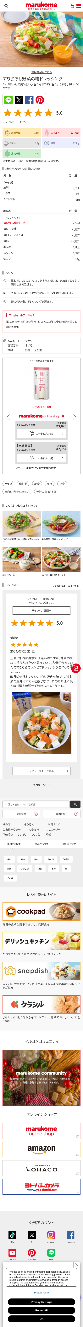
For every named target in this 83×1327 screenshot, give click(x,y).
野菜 (27, 350)
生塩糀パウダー (12, 829)
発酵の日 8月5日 (46, 491)
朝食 (37, 484)
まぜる (29, 345)
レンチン (22, 834)
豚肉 (23, 859)
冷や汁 (6, 824)
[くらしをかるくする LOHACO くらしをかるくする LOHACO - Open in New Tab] (41, 1168)
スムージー (54, 829)
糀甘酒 (23, 484)
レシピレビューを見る (15, 122)
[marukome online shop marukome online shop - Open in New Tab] (41, 1131)
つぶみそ (34, 829)
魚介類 (51, 859)
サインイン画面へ (42, 610)
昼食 (49, 484)
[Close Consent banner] (77, 1265)
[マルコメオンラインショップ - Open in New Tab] (41, 412)
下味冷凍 (8, 834)
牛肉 (9, 859)
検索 (6, 6)
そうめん (29, 824)
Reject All (41, 1310)
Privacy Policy (41, 1292)
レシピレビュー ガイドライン (66, 585)
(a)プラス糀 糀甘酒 (14, 223)
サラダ (28, 341)
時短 (48, 834)
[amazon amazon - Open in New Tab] (41, 1149)
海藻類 (66, 859)
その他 (38, 350)
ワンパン (36, 834)
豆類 (40, 868)
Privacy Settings (41, 1301)
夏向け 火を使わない (17, 491)
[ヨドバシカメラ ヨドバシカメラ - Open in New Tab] (41, 1187)
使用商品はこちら (41, 72)
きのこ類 (25, 868)
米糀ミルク (54, 824)
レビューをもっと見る (41, 771)
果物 (54, 868)
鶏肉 (36, 859)
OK (42, 1318)
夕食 (62, 484)
